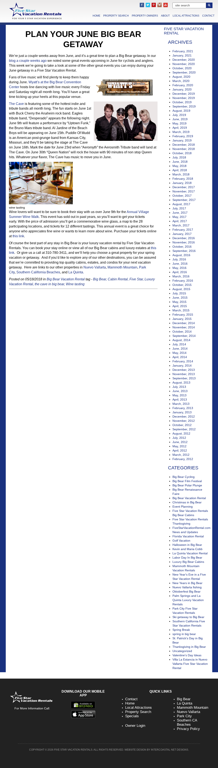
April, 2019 (179, 127)
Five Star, (136, 279)
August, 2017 (181, 204)
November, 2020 (183, 64)
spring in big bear (184, 634)
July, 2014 (179, 344)
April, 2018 (179, 170)
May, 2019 (179, 123)
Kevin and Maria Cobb (187, 549)
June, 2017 (180, 212)
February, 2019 (182, 136)
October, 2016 (182, 246)
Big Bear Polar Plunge (187, 485)
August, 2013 (181, 382)
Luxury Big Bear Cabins (188, 561)
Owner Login (135, 726)
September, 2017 (184, 200)
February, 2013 (182, 408)
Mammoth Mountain (122, 267)
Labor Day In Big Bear (187, 557)
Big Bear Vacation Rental (66, 279)
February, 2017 (182, 229)
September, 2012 (184, 429)
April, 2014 (179, 357)
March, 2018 (180, 174)
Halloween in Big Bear (187, 544)
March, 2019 (180, 132)
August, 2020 (181, 76)
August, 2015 (181, 289)
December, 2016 (183, 238)
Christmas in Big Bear (187, 502)
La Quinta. (76, 272)
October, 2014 (182, 331)
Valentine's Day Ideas (186, 655)
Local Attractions (186, 15)
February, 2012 (182, 459)
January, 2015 (182, 318)
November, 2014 (183, 327)
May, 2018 (179, 166)
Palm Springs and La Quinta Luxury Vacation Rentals (188, 600)
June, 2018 (180, 161)
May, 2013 (179, 395)
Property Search (116, 15)
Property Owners (145, 15)
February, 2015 (182, 314)
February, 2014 (182, 361)
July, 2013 (179, 386)
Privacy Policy (188, 729)
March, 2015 (180, 310)
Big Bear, (100, 279)
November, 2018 (183, 149)
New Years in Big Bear (187, 583)
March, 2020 (180, 81)
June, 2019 (180, 119)
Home (96, 15)
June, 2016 (180, 263)
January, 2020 (182, 89)
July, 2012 (179, 437)
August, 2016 (181, 255)
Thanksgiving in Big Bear (189, 646)
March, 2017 (180, 225)
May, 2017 (179, 217)
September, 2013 (184, 378)
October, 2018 (182, 153)
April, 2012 (179, 450)
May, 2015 (179, 302)
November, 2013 (183, 374)
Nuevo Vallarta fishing (187, 587)
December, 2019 (183, 93)
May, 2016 (179, 268)
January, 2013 (182, 412)
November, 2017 (183, 191)
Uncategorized (182, 651)
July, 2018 (179, 157)
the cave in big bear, (50, 284)
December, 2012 (183, 416)
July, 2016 (179, 259)
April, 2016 (179, 272)
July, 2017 (179, 208)
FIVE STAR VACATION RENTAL (184, 31)
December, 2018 (183, 144)
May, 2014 (179, 352)
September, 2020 (184, 72)
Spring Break (181, 629)
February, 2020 (182, 85)
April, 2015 (179, 306)
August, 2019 (181, 110)
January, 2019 (182, 140)
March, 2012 (180, 454)
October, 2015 (182, 285)
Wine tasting (75, 284)
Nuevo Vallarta (94, 267)
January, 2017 (182, 234)
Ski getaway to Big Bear (188, 617)
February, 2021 (182, 51)
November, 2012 (183, 420)
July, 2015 (179, 293)
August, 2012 (181, 433)
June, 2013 (180, 391)
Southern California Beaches (38, 272)
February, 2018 (182, 178)
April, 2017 (179, 221)
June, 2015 (180, 297)
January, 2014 (182, 365)
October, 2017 (182, 195)
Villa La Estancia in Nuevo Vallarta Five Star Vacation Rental (190, 664)
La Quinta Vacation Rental (190, 553)
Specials (132, 716)
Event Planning (182, 506)
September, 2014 (184, 335)
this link (18, 236)
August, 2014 (181, 340)
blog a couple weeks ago (28, 60)
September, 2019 (184, 106)
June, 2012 (180, 442)
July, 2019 (179, 115)
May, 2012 (179, 446)
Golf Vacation (181, 540)
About (165, 15)
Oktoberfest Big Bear (186, 591)
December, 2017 (183, 187)
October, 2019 (182, 102)
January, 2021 (182, 55)
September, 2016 (184, 251)
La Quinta (184, 703)
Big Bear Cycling (183, 477)
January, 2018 (182, 183)
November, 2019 (183, 98)
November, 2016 (183, 242)
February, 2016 (182, 280)
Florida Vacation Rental (188, 536)
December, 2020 (183, 59)
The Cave (16, 104)
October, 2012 (182, 425)
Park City (184, 716)
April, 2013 (179, 399)
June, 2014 (180, 348)
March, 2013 (180, 403)
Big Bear (184, 699)
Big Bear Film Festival (187, 481)
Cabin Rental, (118, 279)
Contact (208, 15)
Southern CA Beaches (187, 722)
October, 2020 (182, 68)
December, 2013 (183, 369)
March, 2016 (180, 276)
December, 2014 (183, 323)
